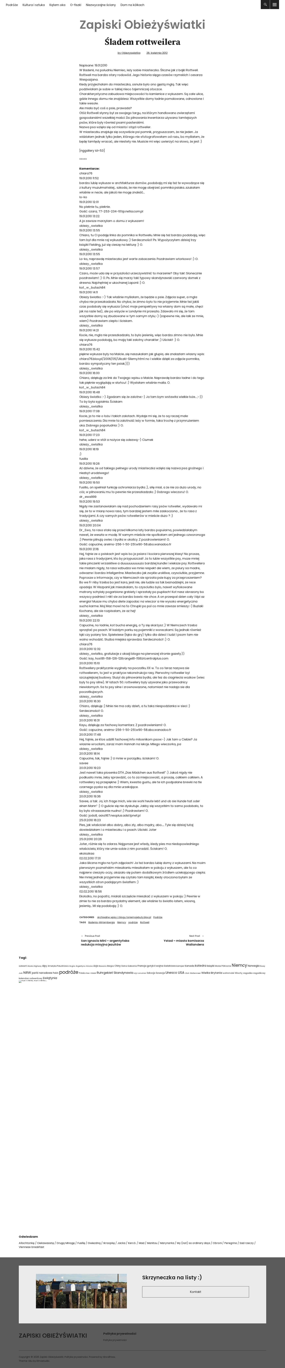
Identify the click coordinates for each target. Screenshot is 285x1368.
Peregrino (230, 1243)
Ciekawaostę (45, 1243)
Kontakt (195, 1292)
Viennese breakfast (31, 1247)
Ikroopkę (109, 1243)
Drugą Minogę (66, 1243)
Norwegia (253, 965)
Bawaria (103, 966)
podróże (133, 922)
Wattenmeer (195, 973)
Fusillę (81, 1243)
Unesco (171, 972)
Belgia (110, 966)
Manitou (152, 1243)
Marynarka (167, 1243)
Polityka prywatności (115, 1340)
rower (93, 973)
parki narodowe (42, 973)
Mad (141, 1243)
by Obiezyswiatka (129, 53)
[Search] (265, 4)
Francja (142, 965)
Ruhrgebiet (105, 973)
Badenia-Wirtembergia (101, 922)
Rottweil (144, 922)
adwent (23, 966)
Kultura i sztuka (34, 5)
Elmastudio (43, 1361)
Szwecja (160, 973)
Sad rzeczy (247, 1243)
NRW (27, 972)
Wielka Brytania (211, 973)
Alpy (44, 965)
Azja (95, 965)
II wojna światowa (165, 965)
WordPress (109, 1357)
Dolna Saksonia (129, 966)
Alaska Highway (34, 966)
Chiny (117, 965)
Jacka (121, 1243)
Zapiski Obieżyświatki (142, 25)
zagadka (248, 973)
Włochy (238, 973)
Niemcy (121, 922)
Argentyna (80, 966)
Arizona (89, 966)
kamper (180, 966)
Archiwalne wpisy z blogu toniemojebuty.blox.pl (124, 917)
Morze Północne (223, 966)
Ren (88, 973)
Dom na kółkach (132, 5)
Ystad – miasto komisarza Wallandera (175, 940)
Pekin (56, 973)
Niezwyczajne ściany (101, 5)
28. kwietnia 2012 (157, 53)
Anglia (72, 966)
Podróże (12, 5)
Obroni (217, 1243)
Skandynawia (123, 973)
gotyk (150, 965)
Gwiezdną (94, 1243)
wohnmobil (228, 973)
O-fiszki (75, 5)
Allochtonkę (26, 1243)
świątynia (50, 978)
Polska (82, 973)
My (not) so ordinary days (193, 1243)
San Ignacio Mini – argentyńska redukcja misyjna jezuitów (105, 940)
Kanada (189, 965)
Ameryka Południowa (58, 966)
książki (210, 965)
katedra (200, 966)
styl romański (140, 973)
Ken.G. (132, 1243)
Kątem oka (57, 5)
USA (181, 972)
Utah (187, 973)
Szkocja (151, 973)
